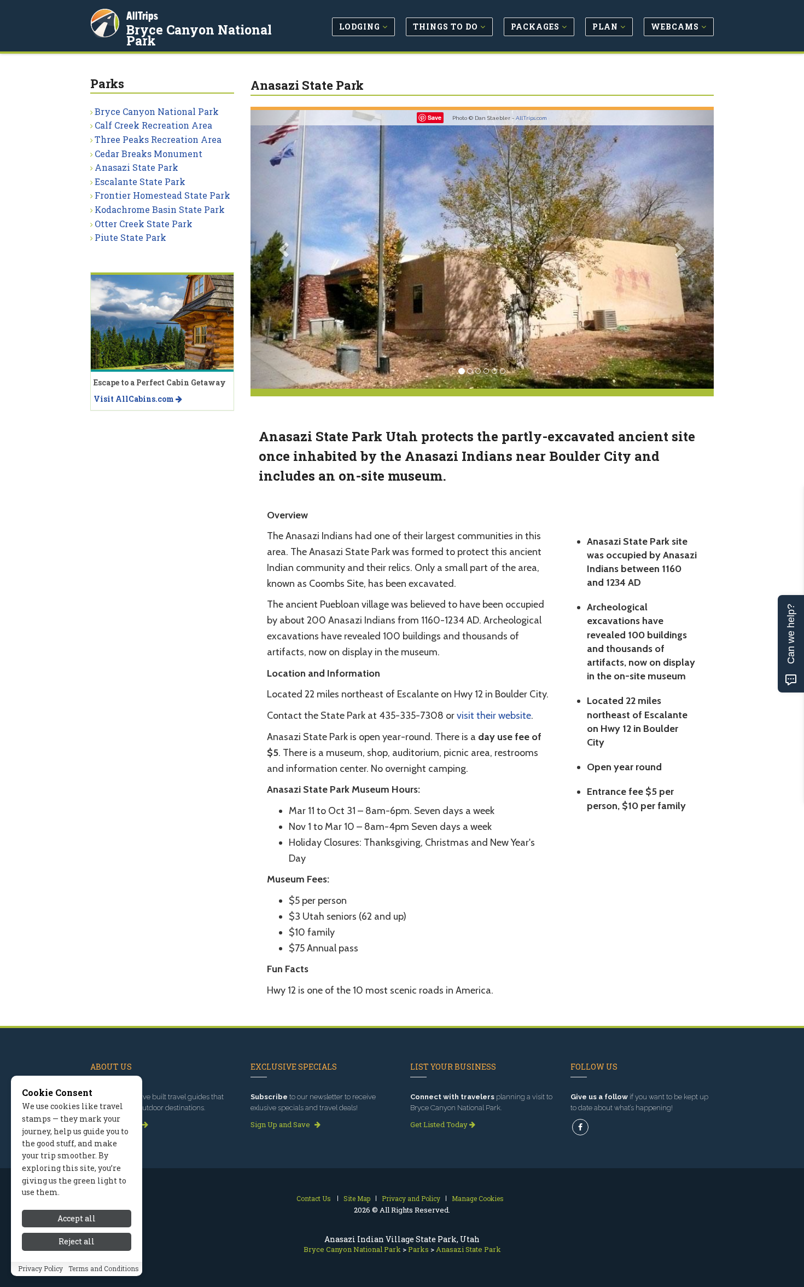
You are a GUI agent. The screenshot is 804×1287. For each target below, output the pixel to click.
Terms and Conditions (103, 1269)
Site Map (356, 1198)
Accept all (76, 1218)
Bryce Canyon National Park (199, 35)
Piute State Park (130, 237)
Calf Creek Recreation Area (153, 125)
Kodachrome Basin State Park (160, 209)
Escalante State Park (140, 181)
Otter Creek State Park (144, 223)
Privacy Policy (40, 1269)
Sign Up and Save (281, 1124)
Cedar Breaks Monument (148, 153)
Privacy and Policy (411, 1198)
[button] (285, 249)
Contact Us (313, 1198)
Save (434, 117)
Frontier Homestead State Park (162, 195)
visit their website (494, 715)
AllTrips (142, 15)
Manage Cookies (478, 1198)
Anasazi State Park (136, 167)
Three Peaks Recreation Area (158, 139)
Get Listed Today (439, 1124)
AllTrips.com (531, 118)
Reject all (77, 1242)
